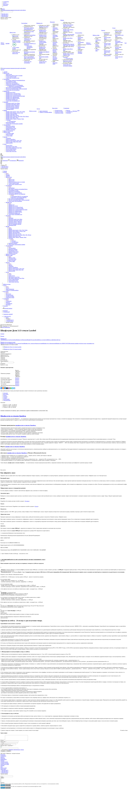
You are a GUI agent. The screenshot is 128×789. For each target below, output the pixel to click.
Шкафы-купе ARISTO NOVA (62, 343)
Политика (3, 758)
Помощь (2, 760)
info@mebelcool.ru (6, 327)
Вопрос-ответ (4, 767)
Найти (2, 777)
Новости (2, 757)
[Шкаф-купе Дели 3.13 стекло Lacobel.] (12, 346)
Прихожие (11, 218)
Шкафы (10, 228)
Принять (2, 785)
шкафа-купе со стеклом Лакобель (15, 446)
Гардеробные (12, 188)
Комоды (10, 265)
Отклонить (8, 785)
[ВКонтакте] (1, 388)
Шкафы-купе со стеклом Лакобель (13, 416)
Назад (7, 173)
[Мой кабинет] (1, 154)
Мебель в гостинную (42, 339)
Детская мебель (12, 248)
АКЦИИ (2, 339)
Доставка (27, 501)
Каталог (8, 174)
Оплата (36, 506)
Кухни (10, 274)
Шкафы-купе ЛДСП (5, 343)
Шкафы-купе (11, 204)
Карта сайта (3, 769)
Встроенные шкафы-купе (75, 343)
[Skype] (12, 388)
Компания (3, 754)
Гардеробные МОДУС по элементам (19, 196)
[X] (7, 388)
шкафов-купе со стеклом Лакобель (16, 436)
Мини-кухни (11, 179)
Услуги (7, 287)
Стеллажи (13, 240)
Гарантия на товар (5, 764)
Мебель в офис (12, 257)
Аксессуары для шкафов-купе (87, 343)
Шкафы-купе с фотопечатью (49, 343)
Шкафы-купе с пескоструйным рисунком (33, 343)
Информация (3, 759)
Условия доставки (5, 763)
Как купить (8, 293)
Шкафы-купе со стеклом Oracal (17, 343)
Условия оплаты (4, 761)
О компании (8, 301)
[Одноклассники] (3, 388)
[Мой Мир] (5, 388)
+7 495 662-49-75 (4, 14)
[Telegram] (14, 388)
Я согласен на (13, 749)
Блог (2, 766)
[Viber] (9, 388)
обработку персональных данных (16, 749)
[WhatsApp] (10, 388)
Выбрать (17, 378)
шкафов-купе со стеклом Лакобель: (25, 425)
